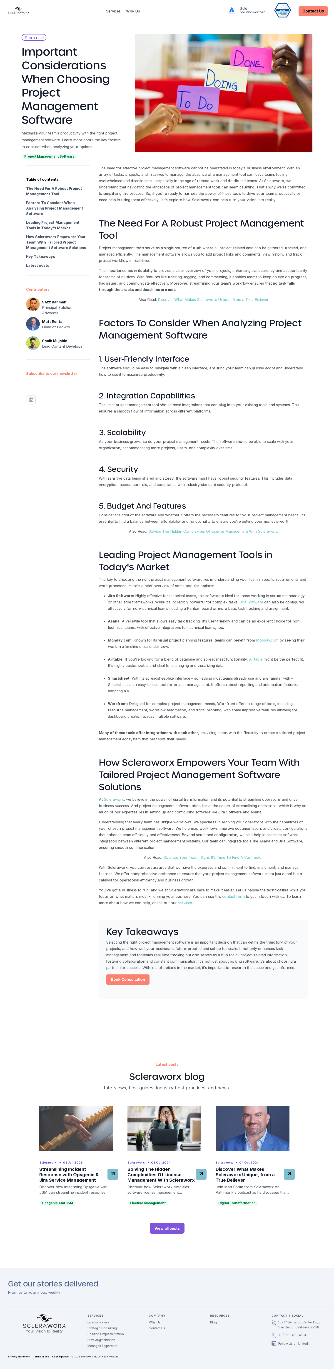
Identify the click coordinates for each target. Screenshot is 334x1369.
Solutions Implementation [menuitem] (105, 1334)
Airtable (255, 659)
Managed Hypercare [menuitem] (102, 1346)
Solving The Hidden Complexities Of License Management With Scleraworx (213, 531)
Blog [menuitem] (213, 1322)
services (185, 902)
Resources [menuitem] (219, 1315)
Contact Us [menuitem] (157, 1328)
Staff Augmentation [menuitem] (101, 1340)
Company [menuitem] (157, 1315)
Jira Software (251, 602)
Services (113, 11)
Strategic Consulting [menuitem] (102, 1328)
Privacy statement (19, 1356)
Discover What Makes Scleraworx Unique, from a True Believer (213, 299)
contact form (233, 896)
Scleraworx (114, 799)
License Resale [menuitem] (98, 1322)
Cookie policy (60, 1356)
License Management (148, 1203)
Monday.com (267, 640)
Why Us (133, 11)
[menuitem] (300, 1325)
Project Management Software (49, 156)
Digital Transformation (237, 1203)
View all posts (167, 1228)
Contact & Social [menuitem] (287, 1315)
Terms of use (41, 1356)
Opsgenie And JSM (57, 1203)
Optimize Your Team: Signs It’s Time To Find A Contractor (213, 857)
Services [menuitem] (95, 1315)
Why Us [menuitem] (154, 1322)
